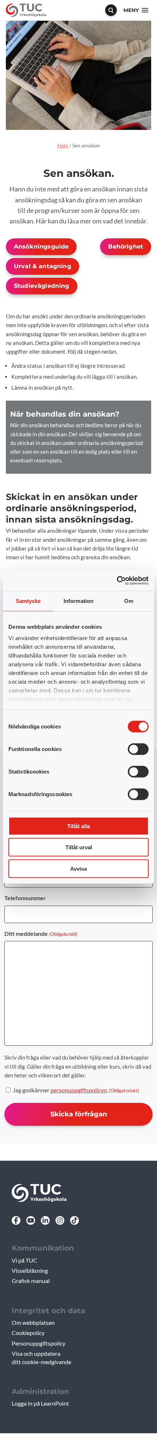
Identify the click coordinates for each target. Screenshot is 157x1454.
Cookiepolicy (28, 1332)
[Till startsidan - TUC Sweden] (26, 10)
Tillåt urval (78, 847)
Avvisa (78, 868)
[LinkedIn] (45, 1220)
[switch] (138, 749)
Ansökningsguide (41, 246)
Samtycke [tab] (28, 600)
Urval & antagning (42, 266)
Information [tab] (78, 600)
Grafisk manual (31, 1280)
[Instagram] (59, 1220)
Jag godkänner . (76, 1089)
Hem (62, 145)
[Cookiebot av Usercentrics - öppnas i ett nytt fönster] (117, 580)
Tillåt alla (78, 826)
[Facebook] (16, 1220)
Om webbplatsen (33, 1322)
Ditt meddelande (40, 933)
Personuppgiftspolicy (38, 1343)
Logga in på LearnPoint (40, 1403)
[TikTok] (74, 1220)
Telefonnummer (25, 897)
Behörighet (125, 246)
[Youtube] (30, 1220)
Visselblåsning (30, 1270)
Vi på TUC (24, 1260)
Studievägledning (41, 285)
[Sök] (111, 10)
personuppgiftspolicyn (78, 1089)
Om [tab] (128, 600)
